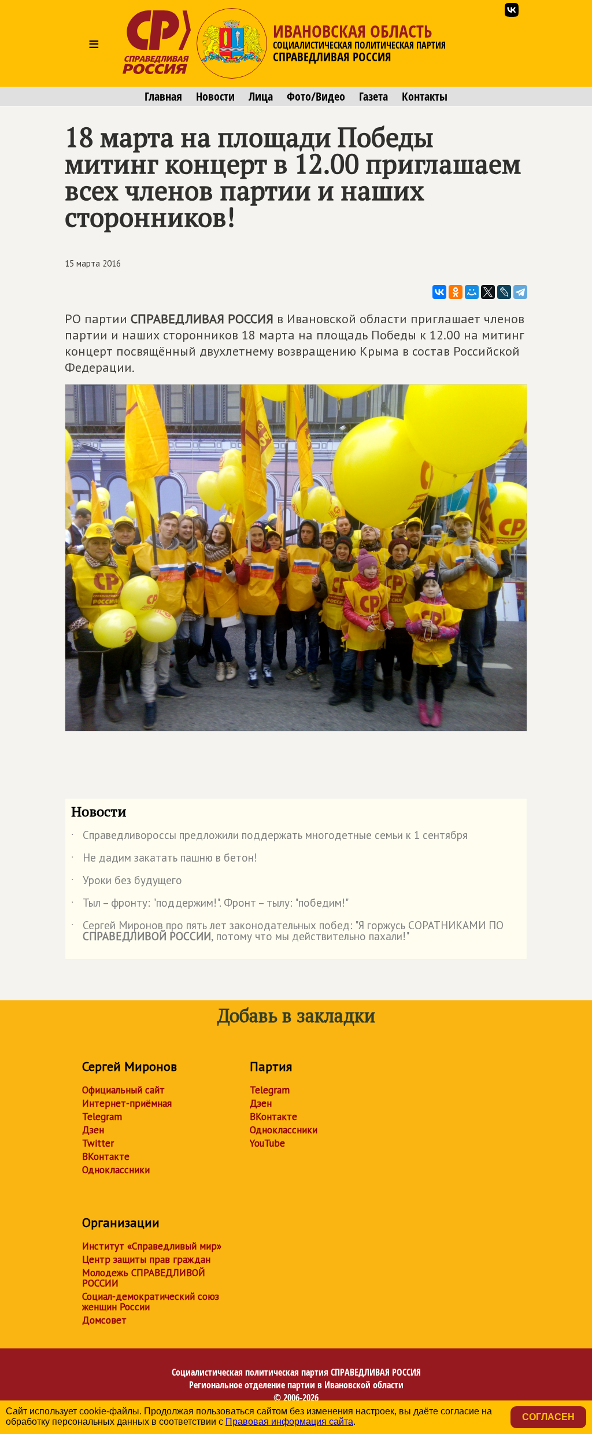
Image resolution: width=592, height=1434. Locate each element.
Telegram (102, 1116)
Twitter (98, 1143)
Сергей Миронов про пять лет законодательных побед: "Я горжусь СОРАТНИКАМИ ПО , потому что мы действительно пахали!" (287, 931)
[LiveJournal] (504, 292)
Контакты (424, 96)
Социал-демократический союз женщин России (150, 1301)
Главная (163, 96)
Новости (215, 96)
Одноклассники (116, 1170)
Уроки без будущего (126, 882)
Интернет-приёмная (127, 1103)
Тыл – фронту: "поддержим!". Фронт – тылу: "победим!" (210, 904)
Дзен (93, 1130)
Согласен (548, 1417)
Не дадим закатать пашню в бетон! (164, 859)
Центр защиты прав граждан (146, 1259)
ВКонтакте (106, 1156)
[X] (488, 292)
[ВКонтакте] (439, 292)
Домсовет (104, 1320)
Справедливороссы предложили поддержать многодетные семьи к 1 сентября (269, 837)
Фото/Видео (316, 96)
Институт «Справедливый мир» (151, 1246)
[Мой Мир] (472, 292)
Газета (373, 96)
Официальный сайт (123, 1090)
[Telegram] (520, 292)
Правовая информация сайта (289, 1421)
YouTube (267, 1143)
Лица (261, 96)
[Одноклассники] (455, 292)
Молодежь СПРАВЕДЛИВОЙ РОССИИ (143, 1277)
